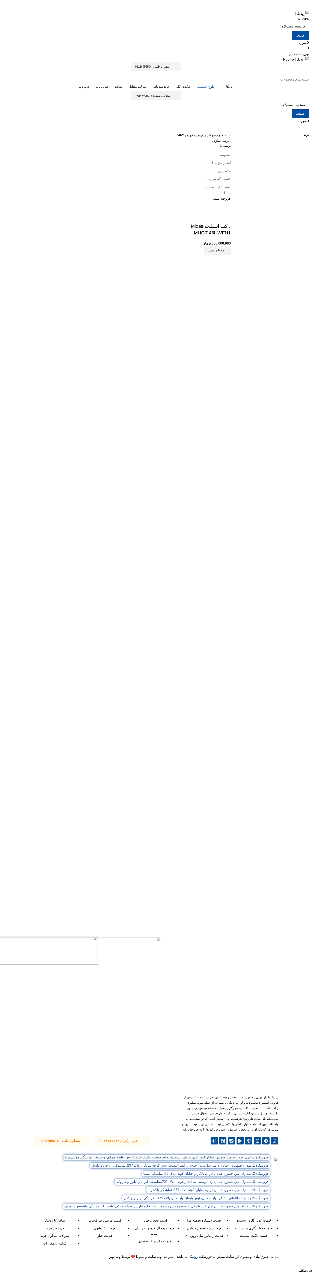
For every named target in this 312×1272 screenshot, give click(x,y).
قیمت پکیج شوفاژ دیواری (204, 1228)
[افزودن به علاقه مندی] (202, 217)
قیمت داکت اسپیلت (254, 1235)
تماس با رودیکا (54, 1220)
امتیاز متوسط (221, 163)
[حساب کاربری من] (306, 74)
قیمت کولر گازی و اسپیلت (253, 1228)
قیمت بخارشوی (104, 1228)
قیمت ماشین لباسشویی (154, 1241)
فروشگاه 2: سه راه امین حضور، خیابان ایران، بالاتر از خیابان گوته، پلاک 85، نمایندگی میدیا (206, 1173)
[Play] (240, 1140)
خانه (228, 135)
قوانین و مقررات (54, 1243)
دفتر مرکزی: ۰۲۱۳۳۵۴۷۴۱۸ (118, 1141)
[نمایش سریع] (213, 217)
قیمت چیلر (104, 1235)
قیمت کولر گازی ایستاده (254, 1220)
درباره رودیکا (55, 1228)
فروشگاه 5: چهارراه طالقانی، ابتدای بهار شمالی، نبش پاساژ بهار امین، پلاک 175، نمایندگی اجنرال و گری (196, 1198)
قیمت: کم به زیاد (219, 179)
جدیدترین (224, 171)
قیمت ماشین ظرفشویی (104, 1220)
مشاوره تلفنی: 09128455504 (152, 66)
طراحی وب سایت (160, 1256)
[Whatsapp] (274, 1140)
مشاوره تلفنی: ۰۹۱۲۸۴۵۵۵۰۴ (153, 95)
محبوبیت (225, 155)
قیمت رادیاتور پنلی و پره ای (204, 1235)
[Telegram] (266, 1140)
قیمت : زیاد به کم (218, 187)
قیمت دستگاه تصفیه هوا (204, 1220)
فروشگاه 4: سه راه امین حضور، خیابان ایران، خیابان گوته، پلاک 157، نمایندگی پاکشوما (208, 1190)
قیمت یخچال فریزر (154, 1220)
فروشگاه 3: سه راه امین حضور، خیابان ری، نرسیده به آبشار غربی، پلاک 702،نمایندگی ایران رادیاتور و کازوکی (192, 1182)
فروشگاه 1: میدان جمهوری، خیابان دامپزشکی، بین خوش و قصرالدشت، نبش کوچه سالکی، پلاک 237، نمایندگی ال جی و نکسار (180, 1165)
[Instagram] (257, 1140)
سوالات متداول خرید (54, 1235)
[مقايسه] (225, 217)
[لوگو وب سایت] (297, 16)
